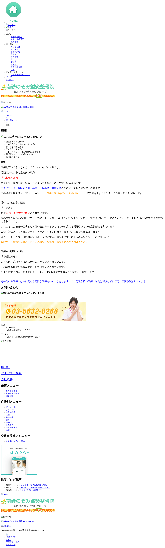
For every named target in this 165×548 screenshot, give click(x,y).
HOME (9, 116)
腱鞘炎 (13, 62)
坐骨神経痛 (15, 52)
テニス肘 (14, 49)
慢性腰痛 (14, 57)
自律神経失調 (16, 67)
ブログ (9, 77)
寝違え (13, 54)
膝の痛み (14, 65)
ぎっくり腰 (15, 47)
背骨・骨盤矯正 (17, 39)
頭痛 (12, 70)
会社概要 (10, 80)
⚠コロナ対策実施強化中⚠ (31, 490)
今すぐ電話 (10, 545)
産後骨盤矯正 (16, 37)
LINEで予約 (11, 537)
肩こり (13, 59)
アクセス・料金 (11, 373)
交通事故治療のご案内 (20, 75)
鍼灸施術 (14, 42)
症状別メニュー (12, 120)
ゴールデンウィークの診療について (34, 488)
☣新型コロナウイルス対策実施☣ (33, 485)
